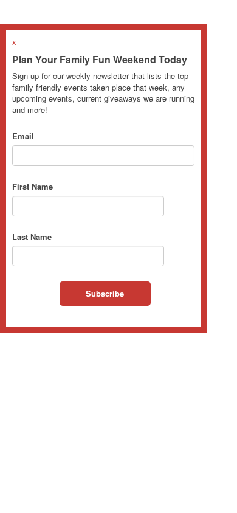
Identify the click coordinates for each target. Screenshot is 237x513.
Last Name (32, 237)
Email (23, 136)
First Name (32, 186)
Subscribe (105, 293)
